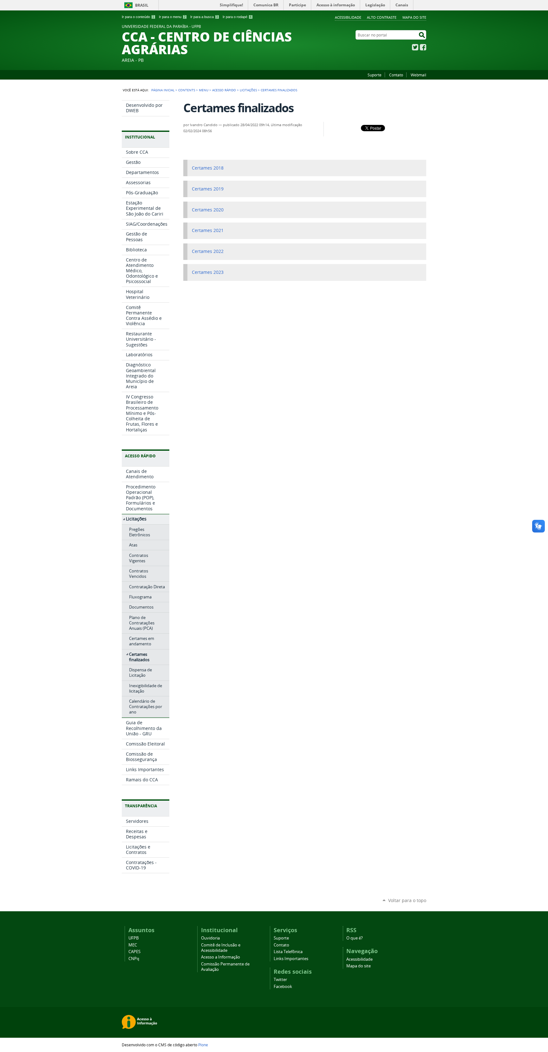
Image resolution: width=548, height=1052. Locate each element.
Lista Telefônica (288, 951)
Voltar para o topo (407, 900)
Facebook (423, 47)
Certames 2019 (208, 189)
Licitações (248, 90)
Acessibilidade (348, 17)
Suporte (375, 74)
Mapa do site (414, 17)
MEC (132, 945)
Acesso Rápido (224, 90)
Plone (203, 1044)
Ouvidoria (210, 938)
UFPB (133, 938)
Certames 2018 (208, 168)
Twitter (415, 47)
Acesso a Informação (220, 957)
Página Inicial (162, 90)
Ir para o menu (172, 17)
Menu (203, 90)
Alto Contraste (381, 17)
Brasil (141, 5)
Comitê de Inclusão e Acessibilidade (220, 947)
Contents (186, 90)
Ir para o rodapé (237, 17)
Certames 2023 (208, 272)
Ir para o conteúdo (138, 17)
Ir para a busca (204, 17)
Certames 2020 (208, 210)
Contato (396, 74)
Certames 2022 (208, 251)
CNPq (133, 958)
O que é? (354, 938)
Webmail (418, 74)
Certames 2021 (208, 230)
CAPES (134, 951)
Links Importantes (291, 958)
